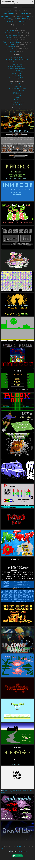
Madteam (17, 100)
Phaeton (10, 37)
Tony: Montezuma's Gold (13, 33)
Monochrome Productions (17, 88)
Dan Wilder (12, 40)
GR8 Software (17, 93)
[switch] (10, 851)
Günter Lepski (16, 73)
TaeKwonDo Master (12, 49)
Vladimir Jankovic (17, 57)
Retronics (17, 86)
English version (22, 851)
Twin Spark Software (17, 102)
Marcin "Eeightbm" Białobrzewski (17, 59)
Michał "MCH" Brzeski (17, 71)
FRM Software (17, 104)
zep (2, 848)
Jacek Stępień (16, 75)
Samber (13, 51)
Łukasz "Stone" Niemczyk (16, 68)
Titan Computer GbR (17, 91)
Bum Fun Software (17, 84)
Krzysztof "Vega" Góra (16, 78)
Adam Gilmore (17, 64)
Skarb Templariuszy (12, 44)
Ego (17, 98)
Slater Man (11, 46)
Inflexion (20, 846)
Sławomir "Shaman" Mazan (17, 66)
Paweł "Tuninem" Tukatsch (16, 62)
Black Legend (17, 95)
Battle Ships (11, 30)
